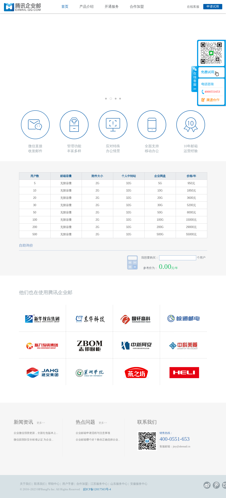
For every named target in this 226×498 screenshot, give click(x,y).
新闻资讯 (23, 422)
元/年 (174, 268)
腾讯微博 (216, 485)
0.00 (165, 266)
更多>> (41, 422)
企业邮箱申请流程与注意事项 (93, 433)
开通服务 (112, 6)
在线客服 (193, 6)
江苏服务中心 (99, 483)
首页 (64, 6)
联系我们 (147, 422)
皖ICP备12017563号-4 (97, 489)
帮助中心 (54, 483)
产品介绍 (86, 6)
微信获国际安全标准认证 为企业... (33, 439)
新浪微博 (207, 485)
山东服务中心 (119, 483)
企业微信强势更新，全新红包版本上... (36, 433)
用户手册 (68, 483)
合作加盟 (137, 6)
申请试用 (213, 6)
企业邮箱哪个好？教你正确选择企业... (98, 439)
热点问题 (85, 422)
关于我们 (25, 483)
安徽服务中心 (138, 483)
